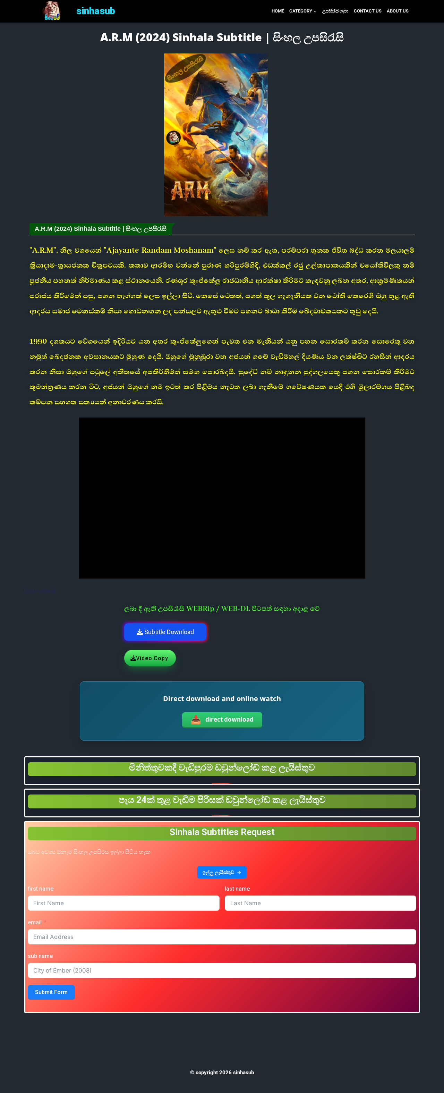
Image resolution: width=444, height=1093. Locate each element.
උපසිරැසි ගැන (335, 11)
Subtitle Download (168, 632)
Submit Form (51, 992)
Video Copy (152, 658)
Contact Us (368, 11)
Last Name (237, 888)
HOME (278, 11)
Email (35, 922)
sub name (40, 956)
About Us (398, 11)
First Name (40, 888)
